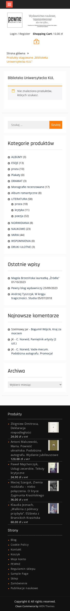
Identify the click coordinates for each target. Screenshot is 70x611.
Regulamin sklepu (23, 569)
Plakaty (15, 175)
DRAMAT (17, 181)
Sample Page (20, 573)
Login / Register (20, 34)
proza (15, 169)
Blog (14, 540)
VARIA (15, 235)
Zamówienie (19, 583)
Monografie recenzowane (27, 187)
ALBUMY (16, 157)
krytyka (19, 210)
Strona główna (16, 53)
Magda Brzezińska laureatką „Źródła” (35, 278)
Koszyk (15, 554)
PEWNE (16, 564)
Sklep (14, 578)
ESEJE (14, 163)
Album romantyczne (24, 193)
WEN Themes (46, 606)
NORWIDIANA (20, 223)
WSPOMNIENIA (21, 241)
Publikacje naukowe (24, 588)
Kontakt (16, 549)
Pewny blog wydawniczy (26, 288)
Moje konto (18, 559)
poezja (19, 216)
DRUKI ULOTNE (21, 247)
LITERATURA (19, 199)
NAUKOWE (18, 229)
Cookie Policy (20, 544)
